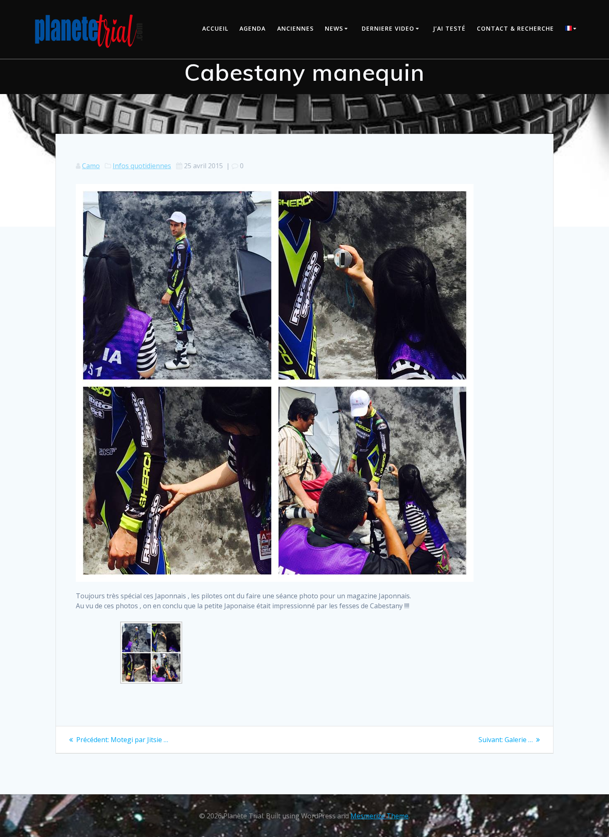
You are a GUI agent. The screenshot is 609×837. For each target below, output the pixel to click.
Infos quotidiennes (142, 165)
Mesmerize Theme (379, 815)
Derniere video (388, 28)
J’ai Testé (449, 28)
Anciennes (295, 28)
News (334, 28)
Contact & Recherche (515, 28)
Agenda (252, 28)
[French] (572, 29)
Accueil (215, 28)
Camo (91, 165)
